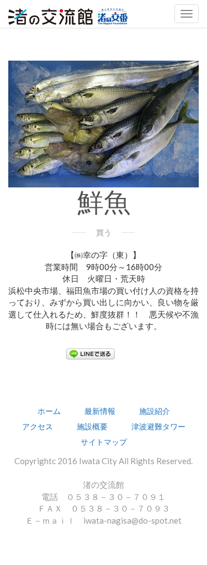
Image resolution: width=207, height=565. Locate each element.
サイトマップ (104, 441)
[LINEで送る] (90, 353)
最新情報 (99, 411)
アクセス (37, 426)
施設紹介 (154, 411)
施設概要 (92, 426)
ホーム (49, 411)
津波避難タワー (158, 426)
